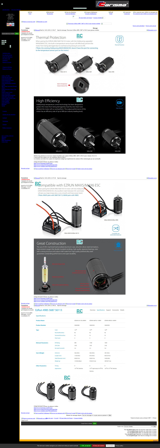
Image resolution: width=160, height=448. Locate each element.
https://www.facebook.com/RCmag (43, 163)
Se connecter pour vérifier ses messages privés (145, 13)
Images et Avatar (6, 62)
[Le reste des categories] (84, 8)
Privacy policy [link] (119, 445)
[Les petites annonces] (86, 8)
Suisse (3, 105)
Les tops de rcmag (7, 55)
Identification (6, 9)
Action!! (4, 118)
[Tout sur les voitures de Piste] (80, 8)
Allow (17, 33)
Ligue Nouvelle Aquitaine (8, 95)
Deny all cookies (99, 445)
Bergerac (4, 137)
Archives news (6, 53)
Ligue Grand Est (6, 81)
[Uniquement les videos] (75, 8)
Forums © (155, 440)
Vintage (4, 124)
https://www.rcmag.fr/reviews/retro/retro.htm (45, 165)
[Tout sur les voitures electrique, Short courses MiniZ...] (82, 8)
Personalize (110, 445)
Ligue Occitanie (6, 93)
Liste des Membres (7, 57)
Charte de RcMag (7, 67)
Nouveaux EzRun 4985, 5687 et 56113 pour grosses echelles (84, 23)
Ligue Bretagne (6, 99)
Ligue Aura (5, 141)
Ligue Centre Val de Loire (8, 98)
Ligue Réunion (6, 102)
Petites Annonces (7, 128)
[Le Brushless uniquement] (78, 8)
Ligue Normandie (6, 78)
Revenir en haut (25, 168)
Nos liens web (6, 58)
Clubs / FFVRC (6, 75)
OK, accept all (86, 445)
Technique (5, 121)
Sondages (5, 60)
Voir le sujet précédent (138, 26)
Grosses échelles (97, 17)
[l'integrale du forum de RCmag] (74, 8)
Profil (110, 13)
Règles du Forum (7, 69)
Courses (4, 111)
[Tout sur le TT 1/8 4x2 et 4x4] (76, 8)
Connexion (127, 13)
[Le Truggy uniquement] (79, 8)
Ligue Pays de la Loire (8, 96)
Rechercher (50, 13)
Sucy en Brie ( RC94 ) (8, 136)
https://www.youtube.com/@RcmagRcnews (45, 166)
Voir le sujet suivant (151, 26)
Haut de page (49, 418)
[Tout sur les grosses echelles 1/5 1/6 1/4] (83, 8)
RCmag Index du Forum (85, 17)
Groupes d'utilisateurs (90, 13)
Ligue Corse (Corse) (7, 92)
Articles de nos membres (8, 114)
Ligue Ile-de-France (7, 77)
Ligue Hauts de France (8, 80)
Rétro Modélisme (6, 140)
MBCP (3, 138)
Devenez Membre (16, 9)
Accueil (56, 418)
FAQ (30, 13)
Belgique (4, 104)
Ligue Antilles (5, 101)
